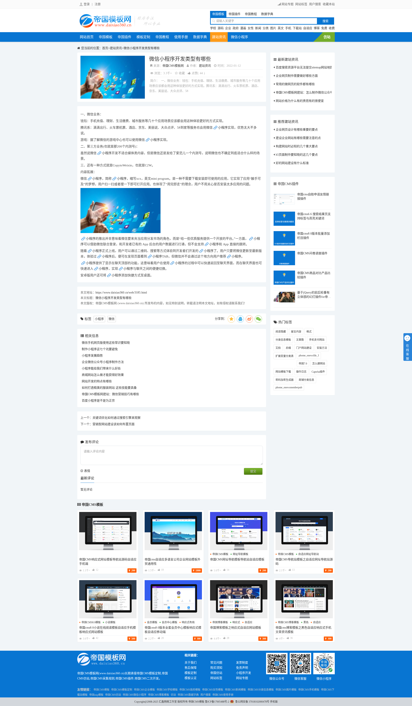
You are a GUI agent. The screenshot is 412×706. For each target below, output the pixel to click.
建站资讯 (219, 37)
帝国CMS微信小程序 (134, 694)
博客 (317, 28)
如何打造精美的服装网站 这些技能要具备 (109, 387)
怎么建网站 (318, 363)
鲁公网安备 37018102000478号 (252, 701)
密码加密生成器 (285, 379)
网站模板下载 (283, 371)
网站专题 (288, 4)
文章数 (300, 339)
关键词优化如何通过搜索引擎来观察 (116, 417)
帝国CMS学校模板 (167, 689)
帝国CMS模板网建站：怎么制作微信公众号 (304, 92)
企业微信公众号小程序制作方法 (103, 362)
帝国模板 (218, 14)
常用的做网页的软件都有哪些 (295, 84)
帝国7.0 (303, 363)
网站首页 (87, 37)
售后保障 (191, 667)
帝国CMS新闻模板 (235, 689)
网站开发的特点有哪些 (97, 381)
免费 (324, 28)
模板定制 (143, 37)
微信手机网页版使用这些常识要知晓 (106, 342)
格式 (309, 331)
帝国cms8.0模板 (91, 622)
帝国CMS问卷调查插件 (312, 253)
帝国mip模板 (96, 694)
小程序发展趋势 (92, 355)
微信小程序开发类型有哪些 (142, 48)
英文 (281, 28)
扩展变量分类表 (285, 356)
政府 (236, 28)
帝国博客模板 (220, 622)
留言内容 (296, 331)
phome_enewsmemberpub (289, 387)
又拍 (278, 347)
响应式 (236, 622)
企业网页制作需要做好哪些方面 (297, 75)
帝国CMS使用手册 (222, 694)
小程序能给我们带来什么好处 (101, 368)
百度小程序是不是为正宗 (98, 400)
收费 (332, 28)
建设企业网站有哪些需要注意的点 (298, 138)
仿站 (327, 37)
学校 (213, 28)
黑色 (306, 622)
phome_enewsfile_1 (309, 355)
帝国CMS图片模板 (286, 689)
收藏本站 (329, 4)
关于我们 (191, 662)
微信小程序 (239, 37)
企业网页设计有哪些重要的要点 (297, 129)
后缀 (288, 347)
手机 (288, 28)
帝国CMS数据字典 (188, 694)
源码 (221, 28)
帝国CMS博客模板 (158, 694)
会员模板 (152, 622)
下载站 (297, 28)
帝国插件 (235, 14)
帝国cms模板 (220, 554)
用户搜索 (315, 4)
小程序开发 (243, 672)
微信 (112, 319)
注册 (98, 4)
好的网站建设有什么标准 (292, 163)
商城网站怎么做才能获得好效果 (103, 374)
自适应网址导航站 (308, 554)
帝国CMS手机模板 (308, 689)
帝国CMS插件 (288, 184)
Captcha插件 (318, 371)
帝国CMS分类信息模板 (261, 689)
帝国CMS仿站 (113, 694)
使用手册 (181, 37)
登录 (87, 4)
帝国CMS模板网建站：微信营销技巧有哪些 (110, 394)
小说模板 (110, 622)
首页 (105, 48)
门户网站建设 (304, 347)
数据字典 (267, 14)
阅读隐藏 (281, 331)
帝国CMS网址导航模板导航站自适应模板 (237, 559)
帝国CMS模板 (92, 504)
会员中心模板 (169, 622)
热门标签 (285, 322)
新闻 (258, 28)
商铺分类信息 (306, 379)
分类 (266, 28)
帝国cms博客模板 (288, 622)
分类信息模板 (283, 339)
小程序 (223, 127)
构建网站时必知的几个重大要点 (297, 146)
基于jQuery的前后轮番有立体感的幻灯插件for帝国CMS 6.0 (314, 296)
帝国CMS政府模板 (189, 689)
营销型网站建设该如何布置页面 (113, 424)
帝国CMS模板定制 (121, 689)
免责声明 (242, 667)
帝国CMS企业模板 (144, 689)
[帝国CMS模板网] (120, 27)
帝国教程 (251, 14)
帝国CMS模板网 (173, 65)
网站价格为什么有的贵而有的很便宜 (300, 100)
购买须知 (216, 667)
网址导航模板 (240, 554)
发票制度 (242, 662)
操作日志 (301, 371)
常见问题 (216, 662)
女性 (251, 28)
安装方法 (322, 347)
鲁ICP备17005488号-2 (217, 701)
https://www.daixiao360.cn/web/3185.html (121, 292)
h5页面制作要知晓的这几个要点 (297, 154)
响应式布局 (188, 622)
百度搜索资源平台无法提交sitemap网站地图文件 (307, 67)
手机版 (274, 701)
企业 (228, 28)
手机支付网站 (316, 339)
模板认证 (191, 678)
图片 (273, 28)
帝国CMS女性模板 (212, 689)
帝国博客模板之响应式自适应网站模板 (235, 627)
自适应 (307, 28)
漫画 (243, 28)
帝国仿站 (216, 672)
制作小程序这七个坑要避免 (100, 349)
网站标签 (301, 4)
